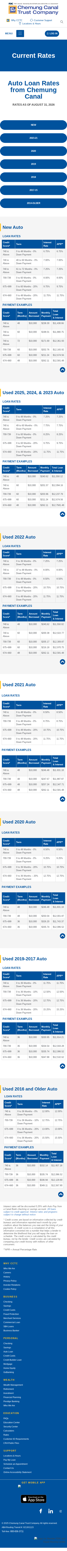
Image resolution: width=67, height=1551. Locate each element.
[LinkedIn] (50, 1511)
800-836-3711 (17, 1531)
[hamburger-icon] (20, 33)
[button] (61, 22)
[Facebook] (40, 1511)
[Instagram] (60, 1511)
